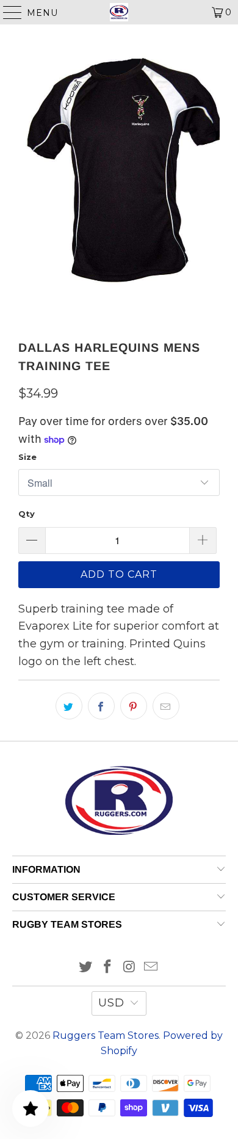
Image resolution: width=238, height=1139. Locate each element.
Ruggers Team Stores (105, 1035)
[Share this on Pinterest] (133, 706)
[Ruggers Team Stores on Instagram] (129, 967)
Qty (26, 514)
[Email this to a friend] (166, 706)
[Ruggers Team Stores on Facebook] (107, 967)
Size (27, 457)
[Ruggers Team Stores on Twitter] (86, 967)
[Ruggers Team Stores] (119, 12)
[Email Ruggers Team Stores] (151, 967)
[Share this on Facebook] (101, 706)
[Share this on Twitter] (69, 706)
